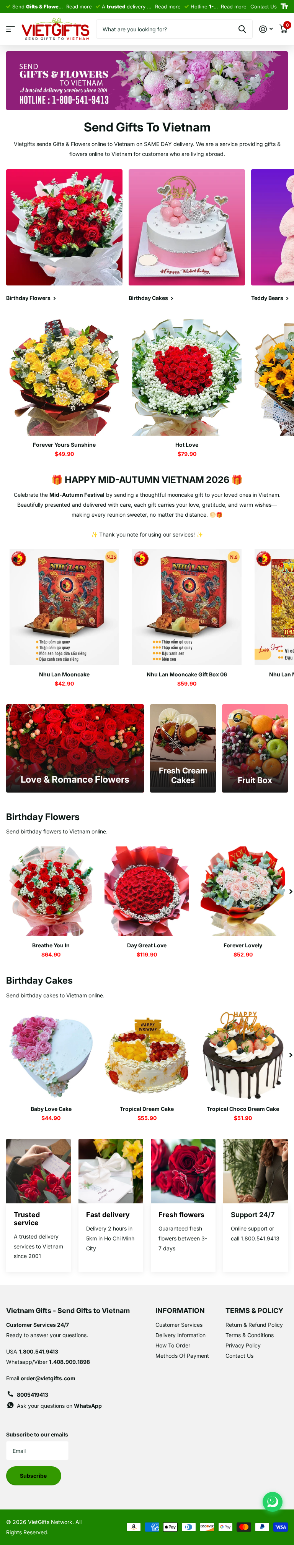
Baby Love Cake (51, 1109)
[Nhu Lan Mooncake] (64, 607)
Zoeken (242, 29)
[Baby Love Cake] (51, 1055)
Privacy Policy (243, 1345)
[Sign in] (266, 29)
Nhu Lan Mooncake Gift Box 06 (187, 674)
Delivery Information (180, 1335)
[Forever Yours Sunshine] (64, 377)
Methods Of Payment (182, 1355)
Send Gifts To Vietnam (147, 127)
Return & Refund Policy (254, 1324)
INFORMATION (180, 1311)
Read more (79, 6)
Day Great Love (147, 945)
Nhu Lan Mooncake (64, 674)
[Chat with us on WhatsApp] (273, 1502)
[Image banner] (147, 80)
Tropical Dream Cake (147, 1109)
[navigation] (291, 891)
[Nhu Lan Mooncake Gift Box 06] (187, 607)
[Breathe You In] (51, 891)
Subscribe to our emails (37, 1434)
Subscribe (34, 1475)
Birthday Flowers (43, 816)
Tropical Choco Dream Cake (243, 1109)
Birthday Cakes (39, 980)
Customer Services (179, 1324)
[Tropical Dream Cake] (147, 1055)
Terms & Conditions (249, 1335)
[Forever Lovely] (243, 891)
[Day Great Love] (147, 891)
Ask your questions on (59, 1405)
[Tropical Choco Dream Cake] (243, 1055)
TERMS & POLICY (254, 1311)
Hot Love (186, 444)
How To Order (172, 1345)
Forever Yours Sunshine (64, 444)
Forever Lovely (243, 945)
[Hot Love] (187, 377)
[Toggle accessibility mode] (284, 6)
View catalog (10, 29)
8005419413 (32, 1394)
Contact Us (239, 1355)
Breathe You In (51, 945)
